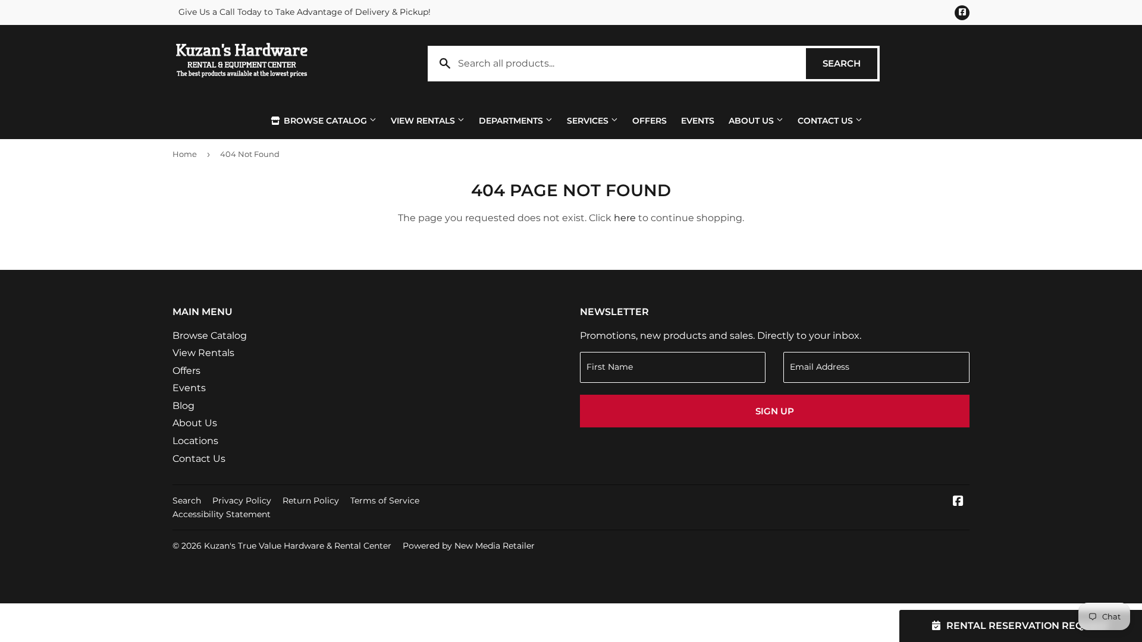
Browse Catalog (325, 120)
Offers (649, 120)
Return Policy (311, 500)
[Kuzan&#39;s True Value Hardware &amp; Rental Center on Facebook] (958, 502)
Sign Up (774, 411)
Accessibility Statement (221, 514)
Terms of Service (384, 500)
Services (589, 120)
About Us (752, 120)
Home (184, 154)
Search (850, 63)
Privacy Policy (241, 500)
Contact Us (826, 120)
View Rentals (424, 120)
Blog (183, 405)
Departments (512, 120)
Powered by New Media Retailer (469, 545)
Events (697, 120)
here (625, 218)
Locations (195, 440)
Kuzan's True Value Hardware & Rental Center (297, 545)
